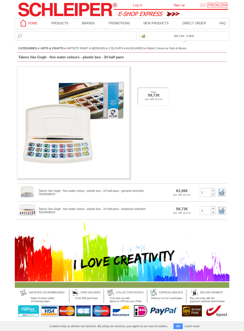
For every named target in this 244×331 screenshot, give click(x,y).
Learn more (192, 326)
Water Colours (156, 48)
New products (156, 23)
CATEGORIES (27, 48)
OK (178, 326)
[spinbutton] (205, 192)
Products (59, 23)
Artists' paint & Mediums (86, 48)
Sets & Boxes (178, 48)
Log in (137, 5)
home (32, 23)
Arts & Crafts (52, 48)
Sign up (179, 5)
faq (222, 23)
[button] (213, 190)
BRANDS (88, 23)
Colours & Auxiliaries (126, 48)
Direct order (194, 23)
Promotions (119, 23)
